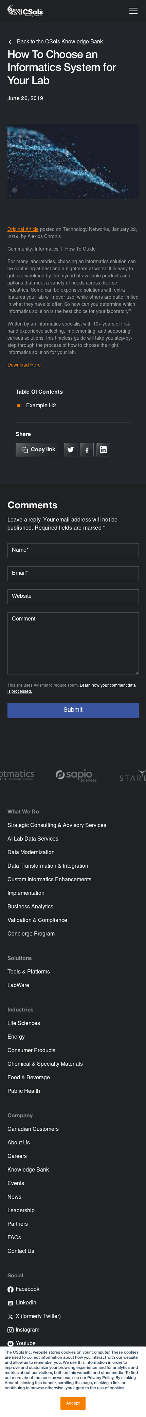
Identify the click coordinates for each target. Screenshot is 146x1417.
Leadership (21, 1211)
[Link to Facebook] (87, 449)
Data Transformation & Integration (47, 866)
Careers (17, 1156)
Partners (17, 1224)
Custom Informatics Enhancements (49, 880)
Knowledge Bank (28, 1170)
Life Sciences (23, 1023)
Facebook (27, 1289)
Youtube (26, 1343)
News (14, 1197)
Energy (16, 1037)
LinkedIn (26, 1303)
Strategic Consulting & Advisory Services (56, 825)
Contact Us (20, 1251)
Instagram (27, 1330)
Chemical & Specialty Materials (45, 1064)
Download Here (24, 365)
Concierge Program (31, 934)
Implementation (25, 893)
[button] (132, 11)
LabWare (18, 985)
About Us (18, 1143)
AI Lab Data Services (32, 839)
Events (15, 1183)
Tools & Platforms (28, 972)
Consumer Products (31, 1051)
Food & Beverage (28, 1078)
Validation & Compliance (37, 920)
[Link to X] (70, 449)
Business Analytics (30, 907)
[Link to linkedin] (103, 449)
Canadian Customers (33, 1129)
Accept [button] (73, 1403)
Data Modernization (31, 852)
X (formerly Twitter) (38, 1316)
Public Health (23, 1091)
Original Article (23, 230)
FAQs (14, 1238)
